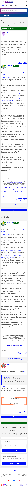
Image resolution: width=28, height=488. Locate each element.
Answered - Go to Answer (14, 28)
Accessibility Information (22, 474)
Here (21, 189)
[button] (26, 32)
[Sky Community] (8, 2)
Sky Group (3, 476)
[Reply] (25, 62)
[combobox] (13, 10)
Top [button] (15, 470)
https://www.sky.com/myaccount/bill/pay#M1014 (13, 94)
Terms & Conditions (23, 472)
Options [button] (2, 20)
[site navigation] (1, 2)
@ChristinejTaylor (5, 77)
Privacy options (4, 472)
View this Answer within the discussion (12, 191)
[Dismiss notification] (26, 5)
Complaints (3, 475)
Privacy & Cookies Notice (6, 474)
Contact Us (24, 475)
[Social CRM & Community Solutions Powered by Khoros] (23, 485)
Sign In (26, 2)
